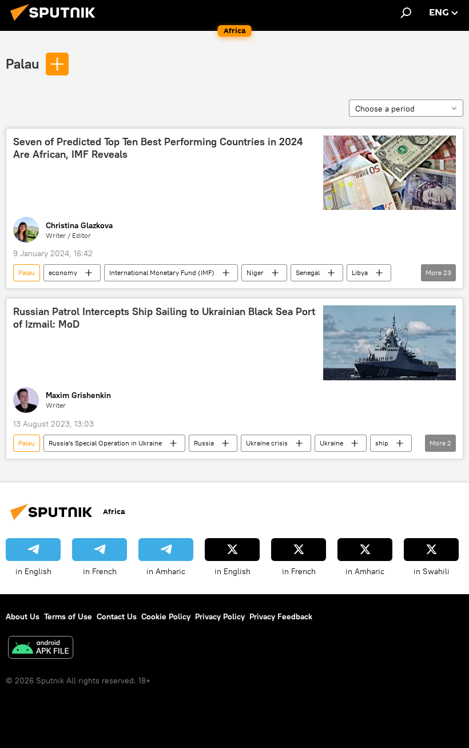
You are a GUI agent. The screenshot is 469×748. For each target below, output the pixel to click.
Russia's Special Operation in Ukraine (105, 443)
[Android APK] (41, 649)
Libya (360, 272)
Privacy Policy (220, 616)
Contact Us (117, 616)
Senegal (308, 272)
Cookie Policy (165, 616)
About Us (22, 616)
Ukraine (331, 443)
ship (381, 443)
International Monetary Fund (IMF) (161, 272)
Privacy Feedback (280, 616)
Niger (255, 272)
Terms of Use (68, 616)
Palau (22, 63)
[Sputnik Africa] (56, 22)
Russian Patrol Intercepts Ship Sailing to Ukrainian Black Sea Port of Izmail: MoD (164, 318)
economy (63, 272)
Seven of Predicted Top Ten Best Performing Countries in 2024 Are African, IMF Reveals (158, 148)
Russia (204, 443)
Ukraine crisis (267, 443)
